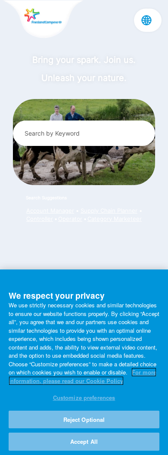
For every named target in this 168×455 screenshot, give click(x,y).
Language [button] (146, 20)
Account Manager (50, 210)
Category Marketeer (114, 219)
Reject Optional (84, 419)
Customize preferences (84, 397)
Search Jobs (136, 133)
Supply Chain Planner (109, 210)
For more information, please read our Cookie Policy (82, 376)
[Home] (43, 20)
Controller (39, 219)
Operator (70, 219)
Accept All (84, 441)
